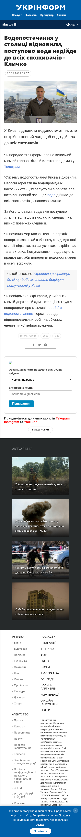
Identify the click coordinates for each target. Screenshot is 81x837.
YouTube (30, 422)
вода (51, 195)
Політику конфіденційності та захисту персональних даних (41, 820)
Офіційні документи (49, 702)
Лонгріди (47, 679)
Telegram (63, 418)
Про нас (19, 720)
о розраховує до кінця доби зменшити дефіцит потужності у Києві (38, 280)
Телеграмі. (12, 167)
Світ (16, 673)
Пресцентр (47, 15)
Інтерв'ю (47, 648)
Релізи (45, 710)
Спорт (18, 703)
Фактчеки (20, 667)
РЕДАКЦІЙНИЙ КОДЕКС (23, 795)
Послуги (17, 15)
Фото (44, 655)
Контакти (19, 726)
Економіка (20, 660)
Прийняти (40, 831)
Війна (17, 642)
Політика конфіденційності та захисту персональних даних (25, 775)
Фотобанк (31, 15)
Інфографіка (49, 673)
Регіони (18, 679)
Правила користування (22, 746)
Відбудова (20, 648)
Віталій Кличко (28, 335)
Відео (44, 661)
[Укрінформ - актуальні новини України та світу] (40, 7)
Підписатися (21, 403)
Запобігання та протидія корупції (25, 761)
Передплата (22, 732)
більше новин (40, 430)
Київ (56, 335)
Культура (19, 691)
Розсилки (20, 803)
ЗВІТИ (18, 787)
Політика (19, 654)
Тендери (19, 753)
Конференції (49, 694)
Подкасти (47, 636)
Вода (45, 335)
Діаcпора (20, 697)
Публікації (47, 642)
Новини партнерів (48, 687)
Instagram (11, 422)
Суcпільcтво (21, 685)
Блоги (45, 667)
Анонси (61, 15)
